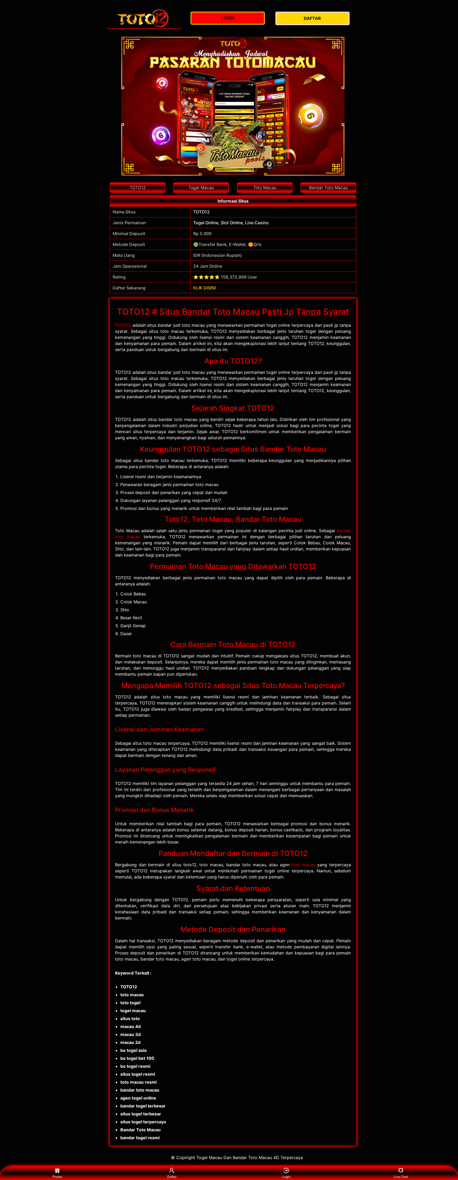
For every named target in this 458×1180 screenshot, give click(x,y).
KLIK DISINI (204, 287)
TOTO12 (123, 325)
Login (286, 1177)
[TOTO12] (144, 18)
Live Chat (401, 1177)
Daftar (172, 1177)
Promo (57, 1177)
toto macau (303, 864)
